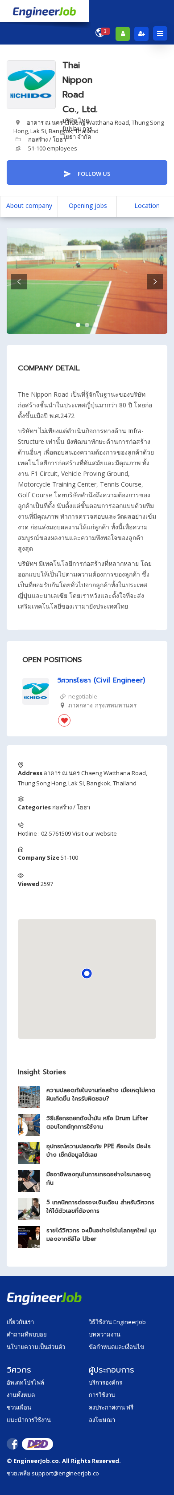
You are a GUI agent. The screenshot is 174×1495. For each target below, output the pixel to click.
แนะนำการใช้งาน (29, 1420)
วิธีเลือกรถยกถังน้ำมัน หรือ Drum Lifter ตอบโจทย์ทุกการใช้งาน (97, 1122)
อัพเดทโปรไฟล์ (25, 1382)
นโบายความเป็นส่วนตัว (36, 1347)
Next (155, 281)
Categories (34, 807)
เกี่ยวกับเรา (20, 1322)
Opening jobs (88, 205)
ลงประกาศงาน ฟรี (111, 1407)
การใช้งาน (102, 1395)
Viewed (28, 884)
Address (30, 773)
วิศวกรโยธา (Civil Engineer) (101, 680)
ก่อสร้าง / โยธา (47, 139)
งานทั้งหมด (21, 1395)
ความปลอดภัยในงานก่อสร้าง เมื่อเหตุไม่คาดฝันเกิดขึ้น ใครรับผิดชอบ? (100, 1094)
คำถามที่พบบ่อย (27, 1334)
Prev (19, 281)
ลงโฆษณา (102, 1420)
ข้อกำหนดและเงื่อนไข (116, 1347)
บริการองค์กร (105, 1382)
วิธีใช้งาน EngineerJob (117, 1322)
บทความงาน (104, 1334)
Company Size (38, 857)
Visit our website (94, 833)
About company (29, 205)
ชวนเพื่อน (19, 1407)
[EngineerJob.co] (44, 11)
